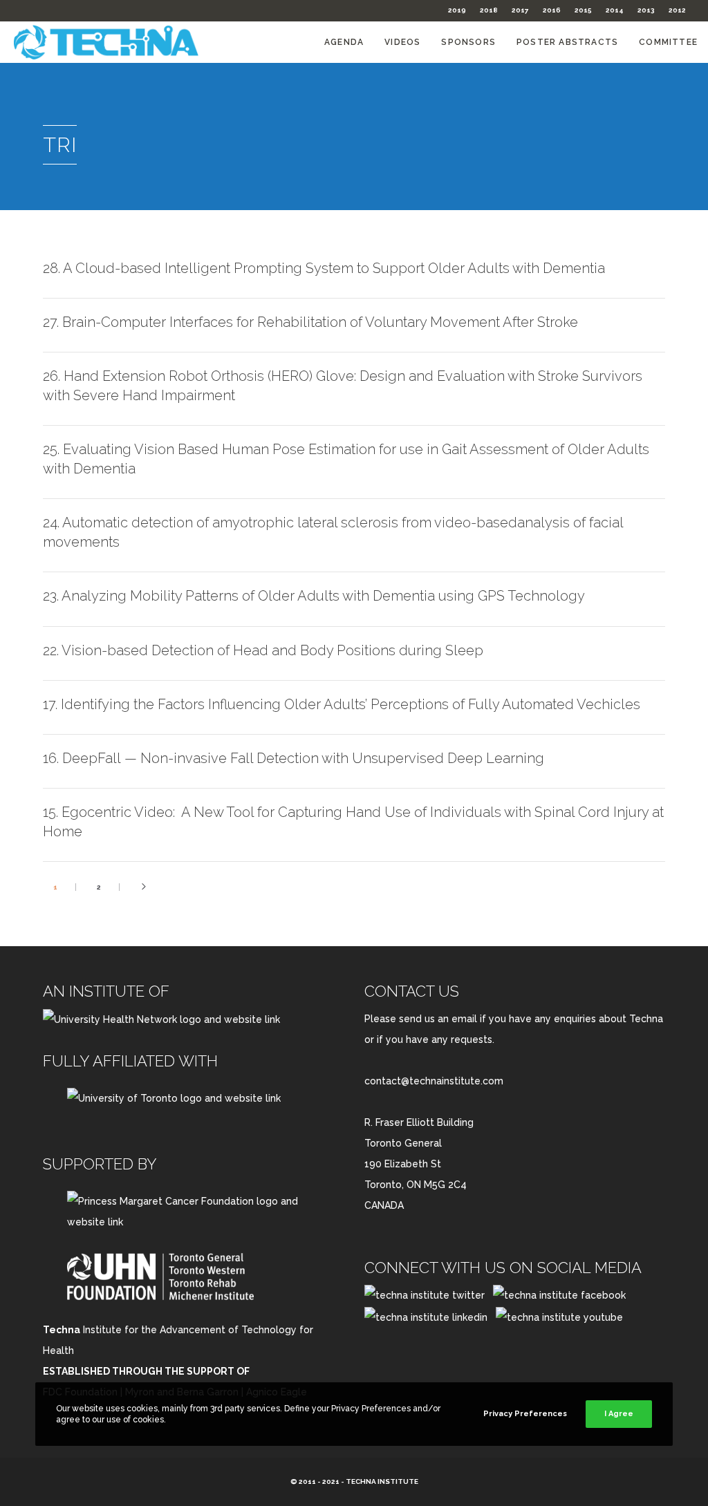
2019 (457, 10)
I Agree (618, 1413)
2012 (677, 10)
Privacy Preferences (525, 1413)
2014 (615, 10)
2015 (583, 10)
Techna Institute (382, 1481)
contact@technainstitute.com (433, 1080)
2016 (552, 10)
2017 (520, 10)
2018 (489, 10)
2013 (646, 10)
